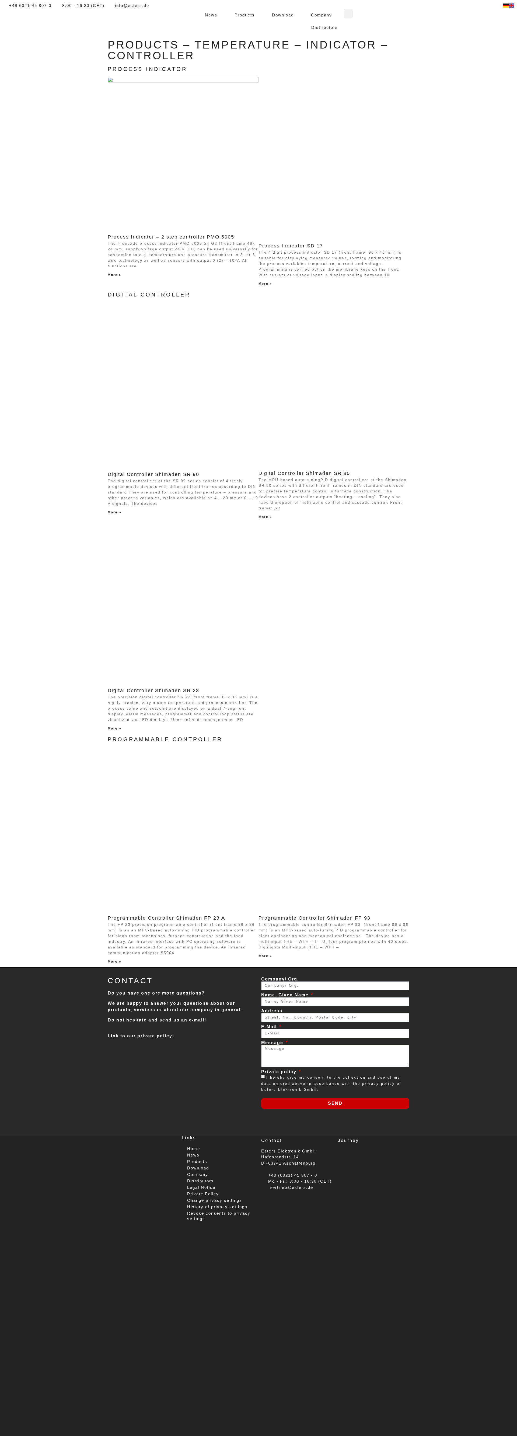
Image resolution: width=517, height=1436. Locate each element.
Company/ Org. (280, 979)
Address (271, 1011)
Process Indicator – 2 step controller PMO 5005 (171, 237)
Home (193, 1148)
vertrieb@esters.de (290, 1187)
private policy (154, 1036)
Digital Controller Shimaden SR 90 (153, 474)
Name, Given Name (285, 995)
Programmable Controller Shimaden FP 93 (314, 918)
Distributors (324, 27)
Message (273, 1043)
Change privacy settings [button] (214, 1200)
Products (245, 15)
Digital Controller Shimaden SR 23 (153, 690)
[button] (348, 13)
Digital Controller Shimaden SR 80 (304, 473)
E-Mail (269, 1027)
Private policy (279, 1072)
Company (321, 15)
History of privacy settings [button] (217, 1206)
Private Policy (203, 1194)
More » (114, 275)
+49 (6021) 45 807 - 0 (291, 1175)
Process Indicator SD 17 (290, 245)
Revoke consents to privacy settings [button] (218, 1216)
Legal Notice (201, 1187)
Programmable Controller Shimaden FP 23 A (166, 918)
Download (283, 15)
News (211, 15)
